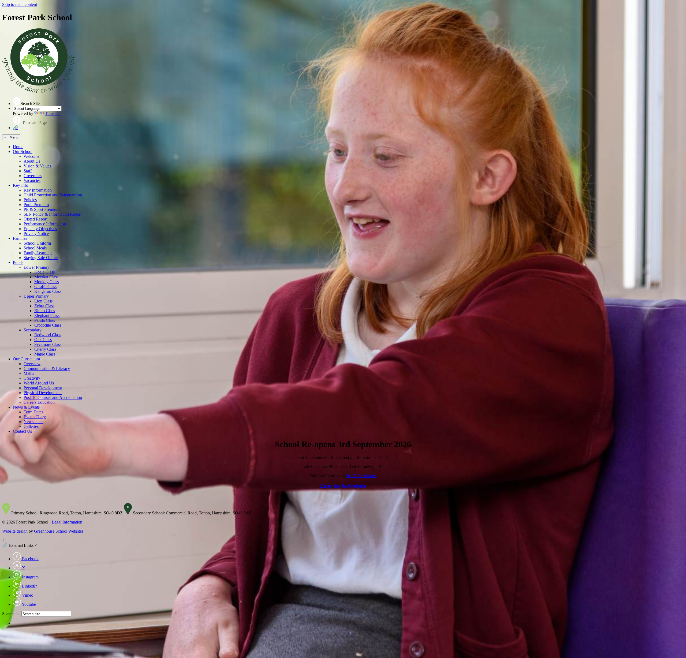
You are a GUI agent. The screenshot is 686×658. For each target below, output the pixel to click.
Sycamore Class (47, 344)
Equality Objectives (40, 228)
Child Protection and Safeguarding (53, 195)
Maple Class (44, 354)
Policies (30, 199)
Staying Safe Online (41, 257)
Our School (22, 151)
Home (18, 146)
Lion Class (43, 301)
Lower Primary (36, 267)
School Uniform (37, 243)
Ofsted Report (35, 219)
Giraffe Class (45, 286)
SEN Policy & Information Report (52, 214)
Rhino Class (44, 310)
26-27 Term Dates (361, 475)
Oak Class (43, 339)
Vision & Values (37, 166)
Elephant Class (46, 315)
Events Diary (35, 416)
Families (20, 238)
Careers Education (39, 402)
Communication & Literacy (47, 368)
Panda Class (44, 320)
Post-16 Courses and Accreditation (53, 397)
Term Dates (33, 412)
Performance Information (45, 224)
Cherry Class (45, 349)
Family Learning (38, 253)
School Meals (35, 248)
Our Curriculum (26, 359)
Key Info (20, 185)
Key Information (38, 190)
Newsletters (33, 421)
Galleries (31, 426)
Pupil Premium (36, 204)
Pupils (18, 262)
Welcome (31, 156)
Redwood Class (47, 334)
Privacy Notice (36, 233)
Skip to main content (19, 4)
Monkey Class (46, 281)
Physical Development (43, 392)
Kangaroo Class (47, 291)
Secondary (33, 330)
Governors (33, 175)
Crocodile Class (47, 325)
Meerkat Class (46, 277)
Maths (29, 373)
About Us (32, 161)
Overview (32, 363)
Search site (11, 613)
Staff (28, 171)
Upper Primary (36, 296)
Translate (52, 113)
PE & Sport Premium (41, 209)
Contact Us (22, 431)
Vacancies (32, 180)
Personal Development (43, 388)
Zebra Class (44, 306)
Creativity (32, 378)
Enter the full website (343, 486)
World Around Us (39, 383)
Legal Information (67, 522)
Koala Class (44, 272)
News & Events (26, 407)
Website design (15, 531)
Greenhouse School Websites (58, 531)
